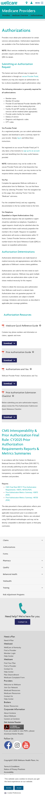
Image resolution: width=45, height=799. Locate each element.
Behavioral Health (10, 574)
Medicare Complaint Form (14, 677)
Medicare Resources (12, 693)
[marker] (27, 3)
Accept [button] (19, 788)
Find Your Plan (10, 663)
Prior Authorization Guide (18, 352)
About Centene (10, 713)
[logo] (9, 3)
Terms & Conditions (11, 766)
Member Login (10, 653)
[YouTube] (26, 745)
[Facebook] (8, 745)
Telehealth (7, 581)
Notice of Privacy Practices (14, 769)
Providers (6, 15)
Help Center (9, 656)
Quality (6, 567)
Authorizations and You (17, 369)
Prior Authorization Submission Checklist (19, 394)
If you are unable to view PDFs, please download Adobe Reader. (19, 732)
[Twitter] (17, 745)
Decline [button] (8, 788)
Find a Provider (10, 650)
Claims (5, 540)
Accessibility (9, 772)
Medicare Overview (20, 15)
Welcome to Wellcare (12, 685)
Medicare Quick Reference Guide (22, 325)
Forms (5, 554)
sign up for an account (31, 151)
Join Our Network (11, 687)
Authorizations (36, 15)
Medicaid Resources (12, 690)
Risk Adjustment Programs (13, 594)
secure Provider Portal (30, 76)
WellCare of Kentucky (12, 647)
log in (19, 138)
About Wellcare (10, 716)
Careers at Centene (12, 719)
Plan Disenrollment (11, 675)
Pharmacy (7, 560)
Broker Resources (11, 706)
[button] (12, 793)
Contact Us (22, 622)
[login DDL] (31, 3)
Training (6, 588)
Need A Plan (9, 640)
